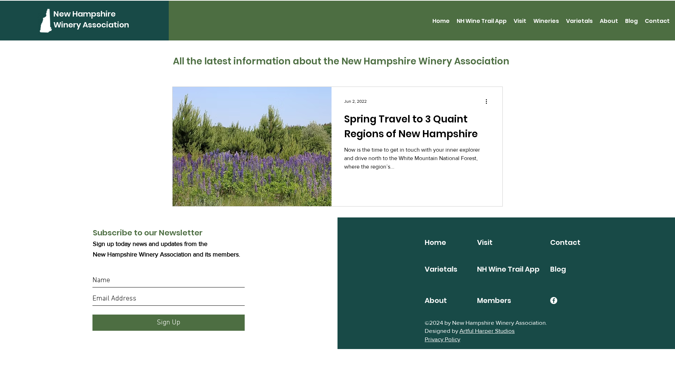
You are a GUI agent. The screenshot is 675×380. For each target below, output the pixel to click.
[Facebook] (553, 300)
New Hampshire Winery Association (91, 19)
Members (494, 300)
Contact (565, 242)
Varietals (441, 269)
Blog (558, 269)
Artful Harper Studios (487, 330)
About (436, 300)
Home (435, 242)
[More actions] (488, 101)
